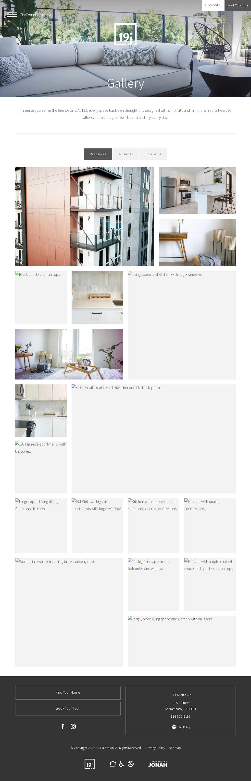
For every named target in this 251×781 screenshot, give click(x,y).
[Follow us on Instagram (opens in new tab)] (73, 727)
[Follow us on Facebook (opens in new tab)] (62, 727)
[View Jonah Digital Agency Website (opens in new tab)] (157, 765)
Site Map (175, 748)
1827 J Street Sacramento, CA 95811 (180, 706)
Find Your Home (32, 14)
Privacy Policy (155, 748)
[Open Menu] (12, 14)
